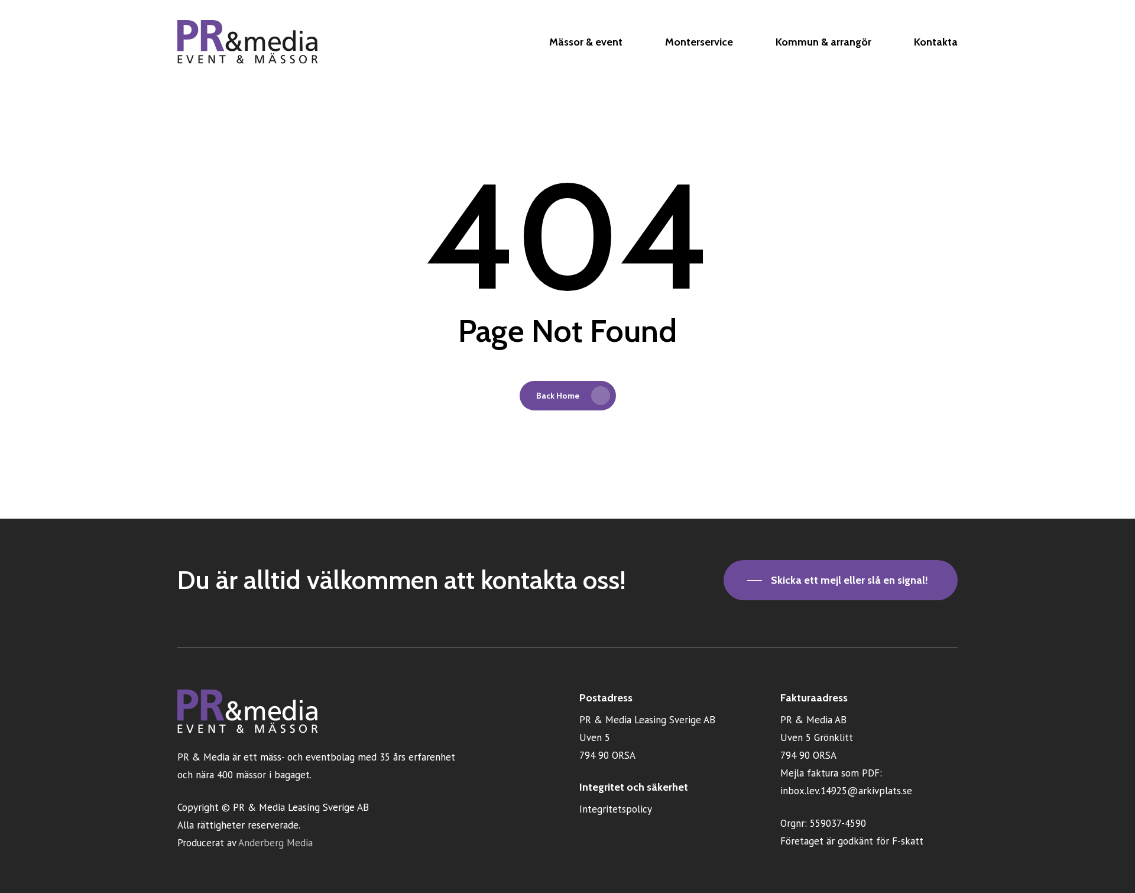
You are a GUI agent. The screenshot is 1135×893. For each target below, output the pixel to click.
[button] (840, 580)
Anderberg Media (275, 842)
